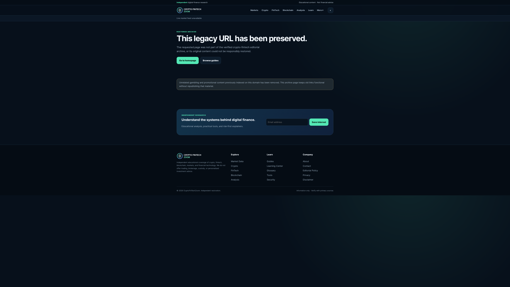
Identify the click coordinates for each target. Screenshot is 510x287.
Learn (311, 10)
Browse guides (210, 60)
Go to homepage (187, 60)
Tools (269, 175)
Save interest (319, 122)
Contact (307, 166)
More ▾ (320, 10)
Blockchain (288, 10)
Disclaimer (308, 179)
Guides (270, 161)
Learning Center (275, 166)
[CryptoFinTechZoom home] (191, 10)
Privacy (306, 175)
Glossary (271, 170)
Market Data (237, 161)
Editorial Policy (310, 170)
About (306, 161)
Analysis (301, 10)
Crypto (265, 10)
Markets (254, 10)
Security (271, 179)
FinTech (275, 10)
